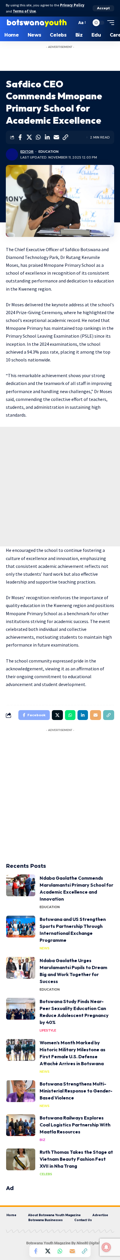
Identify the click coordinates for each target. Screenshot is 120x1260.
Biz (42, 1140)
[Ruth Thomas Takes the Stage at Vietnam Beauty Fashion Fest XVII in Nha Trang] (20, 1159)
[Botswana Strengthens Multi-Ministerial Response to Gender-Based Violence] (20, 1091)
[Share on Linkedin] (47, 137)
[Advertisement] (66, 58)
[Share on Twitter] (29, 137)
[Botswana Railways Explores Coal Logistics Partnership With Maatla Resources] (20, 1125)
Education (48, 152)
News (45, 948)
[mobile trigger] (109, 22)
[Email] (56, 137)
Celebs (46, 1174)
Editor (26, 152)
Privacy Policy (72, 5)
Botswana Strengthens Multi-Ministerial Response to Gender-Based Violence (76, 1091)
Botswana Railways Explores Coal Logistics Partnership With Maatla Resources (75, 1125)
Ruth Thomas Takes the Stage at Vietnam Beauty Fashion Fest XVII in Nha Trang (76, 1159)
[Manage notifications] (106, 1247)
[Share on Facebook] (20, 137)
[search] (71, 22)
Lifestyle (48, 1030)
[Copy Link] (65, 137)
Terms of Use (24, 11)
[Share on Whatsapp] (38, 137)
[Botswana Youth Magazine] (36, 22)
